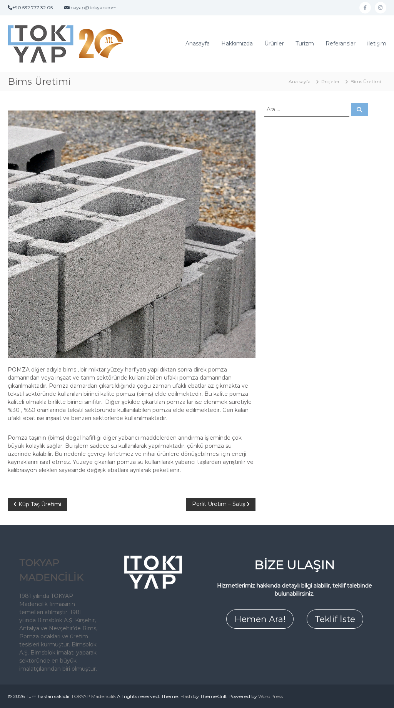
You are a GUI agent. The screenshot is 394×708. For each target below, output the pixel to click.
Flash (186, 696)
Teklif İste (335, 619)
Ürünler (274, 43)
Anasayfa (197, 43)
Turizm (305, 43)
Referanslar (341, 43)
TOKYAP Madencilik (93, 696)
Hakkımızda (237, 43)
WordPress (270, 696)
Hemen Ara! (259, 619)
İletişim (376, 43)
